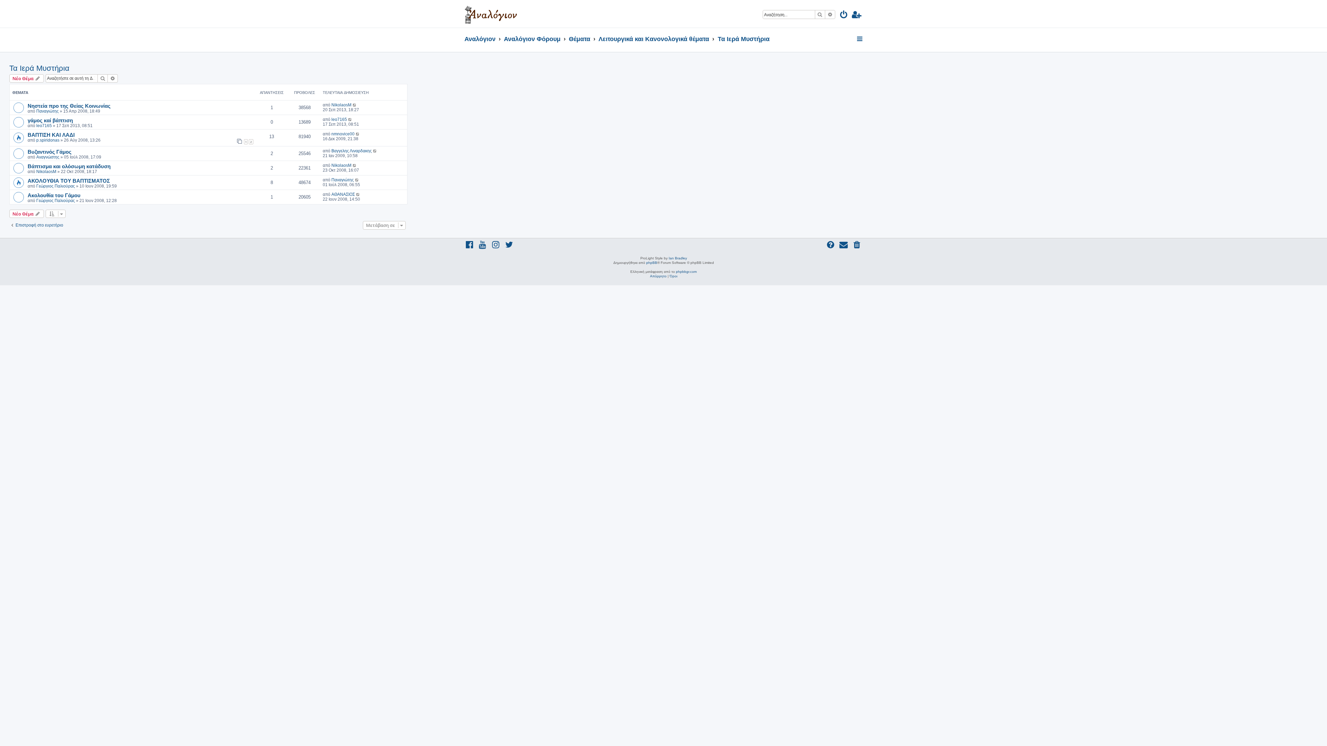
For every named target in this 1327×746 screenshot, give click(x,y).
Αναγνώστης (47, 157)
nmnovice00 (343, 134)
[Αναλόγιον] (490, 13)
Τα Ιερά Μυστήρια (39, 68)
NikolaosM (341, 105)
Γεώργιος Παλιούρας (55, 186)
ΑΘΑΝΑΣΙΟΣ (343, 194)
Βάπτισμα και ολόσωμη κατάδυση (69, 166)
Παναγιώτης (47, 111)
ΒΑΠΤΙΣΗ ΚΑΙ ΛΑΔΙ (51, 135)
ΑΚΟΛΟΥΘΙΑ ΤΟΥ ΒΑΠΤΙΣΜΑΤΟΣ (69, 181)
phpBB (651, 263)
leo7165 (44, 125)
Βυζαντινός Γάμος (50, 152)
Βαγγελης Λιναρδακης (351, 151)
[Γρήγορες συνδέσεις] (860, 39)
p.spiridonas (47, 140)
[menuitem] (844, 15)
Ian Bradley (678, 258)
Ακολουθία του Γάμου (54, 195)
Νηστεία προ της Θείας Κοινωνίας (69, 106)
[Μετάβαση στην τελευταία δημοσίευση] (354, 105)
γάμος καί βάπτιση (50, 120)
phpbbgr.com (686, 272)
